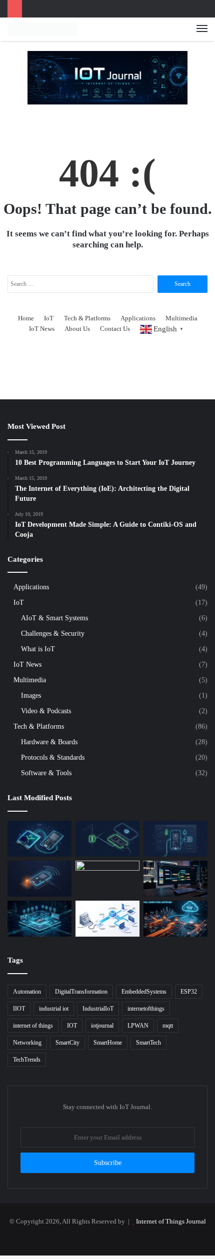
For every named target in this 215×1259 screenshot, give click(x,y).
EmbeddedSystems (144, 991)
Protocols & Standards (52, 757)
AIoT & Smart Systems (54, 618)
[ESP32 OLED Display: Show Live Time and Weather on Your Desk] (40, 839)
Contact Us (115, 328)
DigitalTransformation (81, 991)
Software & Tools (46, 773)
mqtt (167, 1025)
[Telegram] (132, 1238)
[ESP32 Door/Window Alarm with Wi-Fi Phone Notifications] (108, 839)
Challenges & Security (52, 633)
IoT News (41, 328)
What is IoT (38, 649)
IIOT (19, 1008)
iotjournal (102, 1025)
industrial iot (53, 1008)
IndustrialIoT (98, 1008)
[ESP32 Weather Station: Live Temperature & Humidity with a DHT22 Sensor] (176, 839)
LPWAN (138, 1025)
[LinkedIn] (96, 1238)
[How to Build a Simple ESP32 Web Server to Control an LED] (40, 879)
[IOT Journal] (43, 29)
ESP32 (188, 991)
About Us (77, 328)
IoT (49, 318)
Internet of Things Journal (171, 1221)
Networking (27, 1042)
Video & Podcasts (46, 711)
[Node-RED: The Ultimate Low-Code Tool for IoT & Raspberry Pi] (176, 879)
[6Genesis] (108, 879)
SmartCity (68, 1042)
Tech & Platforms (87, 318)
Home (26, 318)
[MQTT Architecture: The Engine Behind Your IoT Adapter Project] (108, 919)
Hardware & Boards (49, 742)
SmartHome (108, 1042)
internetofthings (146, 1008)
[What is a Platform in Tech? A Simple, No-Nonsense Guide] (40, 919)
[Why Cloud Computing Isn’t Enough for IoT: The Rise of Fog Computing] (176, 919)
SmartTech (148, 1042)
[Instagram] (120, 1238)
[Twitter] (84, 1238)
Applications (138, 318)
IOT (72, 1025)
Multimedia (182, 318)
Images (31, 695)
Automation (27, 991)
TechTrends (26, 1059)
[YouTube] (108, 1238)
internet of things (33, 1025)
